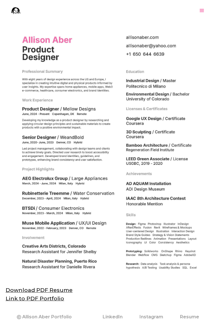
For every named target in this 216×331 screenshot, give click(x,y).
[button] (202, 10)
